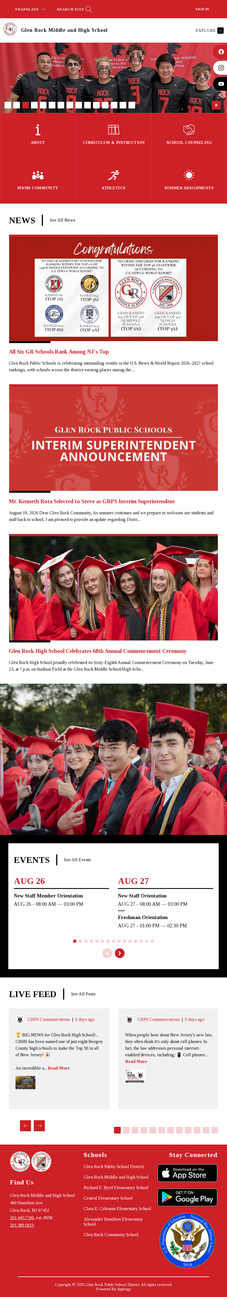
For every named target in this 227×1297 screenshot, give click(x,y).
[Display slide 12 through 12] (214, 1130)
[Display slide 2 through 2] (126, 1130)
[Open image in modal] (25, 1082)
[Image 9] (78, 105)
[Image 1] (7, 105)
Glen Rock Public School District (114, 1166)
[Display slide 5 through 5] (152, 1130)
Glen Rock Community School (111, 1234)
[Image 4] (34, 105)
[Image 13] (114, 105)
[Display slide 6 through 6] (161, 1130)
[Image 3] (25, 105)
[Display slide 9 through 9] (188, 1130)
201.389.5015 (22, 1225)
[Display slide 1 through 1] (117, 1130)
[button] (120, 953)
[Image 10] (87, 105)
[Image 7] (61, 105)
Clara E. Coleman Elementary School (117, 1208)
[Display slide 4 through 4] (144, 1130)
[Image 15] (131, 105)
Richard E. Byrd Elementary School (116, 1187)
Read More (59, 1068)
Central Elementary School (108, 1198)
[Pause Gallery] (216, 105)
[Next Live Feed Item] (39, 1125)
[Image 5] (43, 105)
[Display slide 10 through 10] (197, 1130)
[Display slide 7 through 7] (170, 1130)
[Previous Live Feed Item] (25, 1125)
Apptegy (124, 1289)
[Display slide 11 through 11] (206, 1130)
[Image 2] (16, 105)
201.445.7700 (22, 1217)
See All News (62, 220)
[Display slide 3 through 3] (135, 1130)
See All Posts (83, 994)
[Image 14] (123, 105)
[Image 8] (69, 105)
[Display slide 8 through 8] (179, 1130)
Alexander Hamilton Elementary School (113, 1221)
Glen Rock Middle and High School (116, 1177)
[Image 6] (52, 105)
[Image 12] (105, 105)
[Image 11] (96, 105)
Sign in (202, 9)
